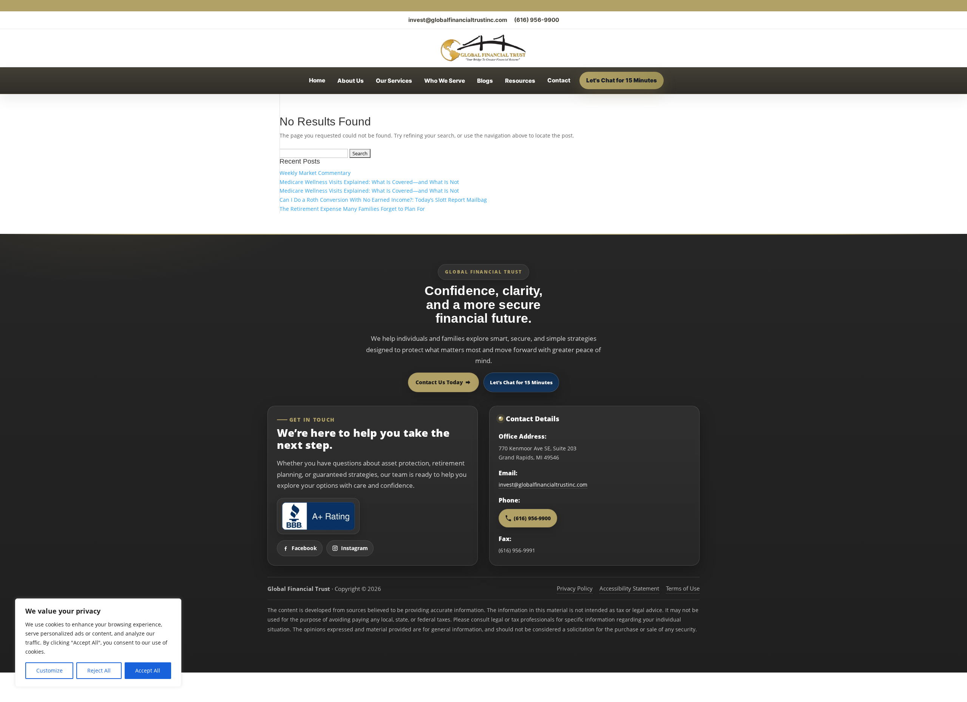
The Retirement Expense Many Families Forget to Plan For (352, 208)
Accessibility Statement (629, 588)
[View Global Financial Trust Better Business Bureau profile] (318, 516)
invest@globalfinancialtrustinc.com (457, 19)
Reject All (99, 670)
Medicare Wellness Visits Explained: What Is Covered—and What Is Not (369, 182)
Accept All (147, 670)
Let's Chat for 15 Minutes (621, 80)
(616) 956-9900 (536, 19)
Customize (49, 670)
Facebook (304, 548)
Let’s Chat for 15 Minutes (521, 382)
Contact (558, 80)
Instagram (354, 548)
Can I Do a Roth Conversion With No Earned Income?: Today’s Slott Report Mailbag (383, 199)
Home (317, 80)
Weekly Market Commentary (315, 172)
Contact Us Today (439, 382)
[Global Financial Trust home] (483, 48)
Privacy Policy (575, 588)
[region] (98, 642)
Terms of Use (683, 588)
